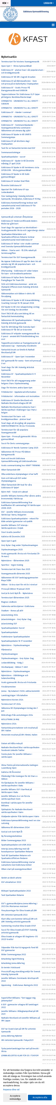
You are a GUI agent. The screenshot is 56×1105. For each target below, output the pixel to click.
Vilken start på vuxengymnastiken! (16, 869)
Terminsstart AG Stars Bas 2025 (15, 569)
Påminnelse (6, 649)
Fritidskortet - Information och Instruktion (20, 396)
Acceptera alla (40, 1097)
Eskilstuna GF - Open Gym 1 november (18, 356)
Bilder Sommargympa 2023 (13, 840)
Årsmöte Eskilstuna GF (11, 185)
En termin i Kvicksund (10, 967)
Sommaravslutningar (10, 152)
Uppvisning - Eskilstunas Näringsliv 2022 (19, 985)
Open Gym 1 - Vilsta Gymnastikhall (16, 66)
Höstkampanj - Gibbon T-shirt (14, 667)
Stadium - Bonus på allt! (12, 610)
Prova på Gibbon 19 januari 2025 (15, 589)
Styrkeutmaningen (9, 654)
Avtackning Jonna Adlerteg (13, 963)
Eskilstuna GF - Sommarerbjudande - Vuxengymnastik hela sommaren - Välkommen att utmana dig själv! (17, 128)
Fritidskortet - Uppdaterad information (18, 392)
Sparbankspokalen (9, 632)
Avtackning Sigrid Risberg (12, 959)
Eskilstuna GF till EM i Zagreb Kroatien (18, 77)
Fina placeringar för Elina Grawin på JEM (19, 910)
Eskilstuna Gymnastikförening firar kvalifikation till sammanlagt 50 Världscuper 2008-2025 (21, 505)
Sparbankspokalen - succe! (13, 157)
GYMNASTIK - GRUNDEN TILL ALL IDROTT (19, 108)
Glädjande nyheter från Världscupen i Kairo (20, 816)
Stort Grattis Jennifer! (11, 532)
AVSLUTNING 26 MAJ (10, 719)
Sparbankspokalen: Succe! (13, 628)
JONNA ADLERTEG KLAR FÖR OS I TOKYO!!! (20, 1055)
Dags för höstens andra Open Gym (16, 387)
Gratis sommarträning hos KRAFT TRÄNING (20, 465)
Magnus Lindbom (9, 602)
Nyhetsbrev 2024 (8, 724)
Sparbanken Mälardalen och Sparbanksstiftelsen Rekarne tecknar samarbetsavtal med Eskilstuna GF (18, 237)
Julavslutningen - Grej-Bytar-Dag (16, 619)
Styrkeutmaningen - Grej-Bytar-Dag (17, 658)
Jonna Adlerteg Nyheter (11, 1036)
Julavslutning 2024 (9, 615)
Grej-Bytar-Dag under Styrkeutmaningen (19, 545)
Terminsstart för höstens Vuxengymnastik (20, 61)
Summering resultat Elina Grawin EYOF (18, 926)
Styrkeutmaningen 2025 (12, 549)
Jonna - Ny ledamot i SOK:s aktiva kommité (20, 691)
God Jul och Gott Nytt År (12, 832)
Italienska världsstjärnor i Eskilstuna (17, 606)
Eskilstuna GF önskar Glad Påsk (15, 181)
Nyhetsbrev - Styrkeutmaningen (15, 645)
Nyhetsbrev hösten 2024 (12, 700)
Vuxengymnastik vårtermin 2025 (15, 573)
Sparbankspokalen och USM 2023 (16, 845)
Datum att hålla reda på (12, 743)
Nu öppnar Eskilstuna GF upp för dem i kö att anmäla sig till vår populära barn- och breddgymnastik (21, 264)
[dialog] (28, 1084)
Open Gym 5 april (8, 541)
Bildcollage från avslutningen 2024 (17, 715)
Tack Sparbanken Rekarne (12, 895)
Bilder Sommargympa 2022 (13, 954)
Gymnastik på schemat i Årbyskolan (17, 217)
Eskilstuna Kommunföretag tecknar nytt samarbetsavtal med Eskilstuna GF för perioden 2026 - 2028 (19, 206)
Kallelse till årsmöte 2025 (13, 536)
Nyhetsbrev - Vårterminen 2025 (15, 560)
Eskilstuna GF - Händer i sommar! (16, 112)
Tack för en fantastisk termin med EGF (18, 148)
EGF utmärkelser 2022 (11, 882)
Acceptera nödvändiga (15, 1097)
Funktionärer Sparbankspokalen (15, 636)
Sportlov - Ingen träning (12, 565)
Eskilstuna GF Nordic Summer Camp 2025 (19, 448)
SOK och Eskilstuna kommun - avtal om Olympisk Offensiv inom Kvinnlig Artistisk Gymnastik (19, 287)
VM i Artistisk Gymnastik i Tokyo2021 (17, 1040)
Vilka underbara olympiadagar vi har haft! (19, 474)
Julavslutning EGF (9, 623)
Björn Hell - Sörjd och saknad (14, 492)
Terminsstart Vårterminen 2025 (15, 597)
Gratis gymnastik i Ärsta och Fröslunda (18, 682)
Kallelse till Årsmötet (11, 772)
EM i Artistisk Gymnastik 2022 (14, 915)
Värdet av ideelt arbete (11, 878)
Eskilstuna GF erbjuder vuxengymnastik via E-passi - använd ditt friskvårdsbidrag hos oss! (20, 336)
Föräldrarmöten (8, 687)
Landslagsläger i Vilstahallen (14, 695)
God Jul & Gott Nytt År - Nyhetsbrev (17, 593)
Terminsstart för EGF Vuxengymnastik (18, 257)
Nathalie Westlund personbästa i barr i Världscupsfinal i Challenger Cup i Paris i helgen (19, 410)
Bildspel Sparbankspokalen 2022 (16, 891)
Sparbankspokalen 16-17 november (16, 641)
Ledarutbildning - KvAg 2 (12, 663)
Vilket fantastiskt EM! (10, 470)
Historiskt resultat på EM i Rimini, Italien (19, 735)
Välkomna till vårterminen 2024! (15, 827)
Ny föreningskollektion (11, 836)
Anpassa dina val (11, 1089)
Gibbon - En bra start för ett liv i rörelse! (19, 584)
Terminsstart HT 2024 (11, 704)
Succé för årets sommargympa (15, 443)
